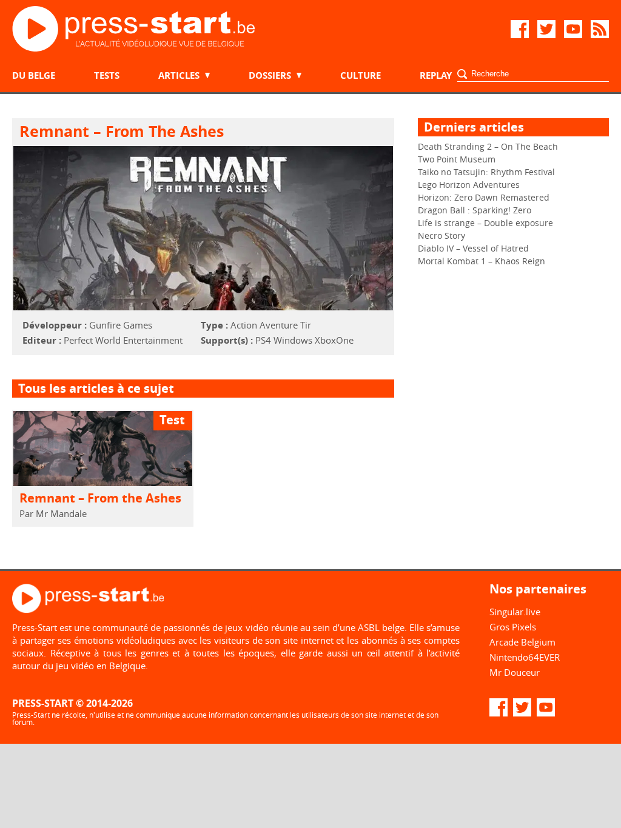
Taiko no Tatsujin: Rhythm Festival (486, 172)
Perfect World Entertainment (123, 340)
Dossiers (270, 75)
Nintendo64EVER (524, 657)
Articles (179, 75)
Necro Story (441, 235)
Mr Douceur (514, 672)
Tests (106, 75)
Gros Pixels (512, 627)
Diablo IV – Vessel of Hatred (473, 248)
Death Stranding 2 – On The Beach (488, 146)
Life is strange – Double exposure (485, 223)
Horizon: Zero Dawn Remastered (483, 197)
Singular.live (514, 612)
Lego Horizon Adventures (469, 184)
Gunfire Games (120, 325)
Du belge (33, 75)
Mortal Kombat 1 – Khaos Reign (481, 261)
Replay (436, 75)
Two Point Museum (456, 159)
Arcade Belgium (522, 642)
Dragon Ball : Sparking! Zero (474, 210)
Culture (360, 75)
